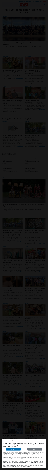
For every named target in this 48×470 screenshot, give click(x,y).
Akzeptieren (13, 449)
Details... (35, 449)
